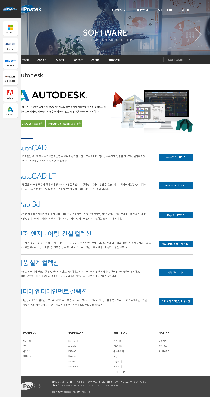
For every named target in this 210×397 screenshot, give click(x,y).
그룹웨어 (117, 361)
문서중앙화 (118, 351)
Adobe (95, 60)
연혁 (25, 346)
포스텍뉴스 (164, 346)
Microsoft (23, 60)
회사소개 (27, 341)
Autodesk (114, 60)
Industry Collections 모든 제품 (64, 123)
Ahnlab (41, 60)
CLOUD (117, 341)
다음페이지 (198, 34)
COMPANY (118, 10)
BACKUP (117, 346)
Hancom (77, 60)
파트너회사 (28, 356)
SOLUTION (165, 10)
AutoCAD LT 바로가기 (176, 185)
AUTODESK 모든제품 (31, 123)
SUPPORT (164, 351)
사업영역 (27, 351)
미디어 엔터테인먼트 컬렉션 (176, 301)
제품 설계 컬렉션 (176, 272)
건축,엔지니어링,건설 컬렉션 (176, 244)
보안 (115, 356)
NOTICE (186, 10)
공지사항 (163, 341)
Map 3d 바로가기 (176, 215)
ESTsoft (59, 60)
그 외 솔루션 (119, 371)
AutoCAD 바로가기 (176, 157)
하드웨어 (117, 366)
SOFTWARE (141, 10)
